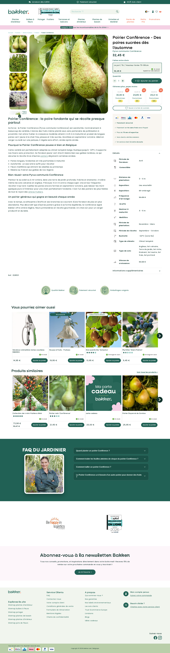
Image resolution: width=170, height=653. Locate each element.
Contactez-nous (54, 599)
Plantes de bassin (97, 20)
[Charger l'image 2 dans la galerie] (18, 44)
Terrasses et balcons (64, 20)
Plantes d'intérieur (81, 20)
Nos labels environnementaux (98, 603)
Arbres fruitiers (27, 33)
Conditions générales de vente (60, 606)
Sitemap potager (15, 612)
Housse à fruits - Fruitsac (59, 350)
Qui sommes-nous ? (94, 595)
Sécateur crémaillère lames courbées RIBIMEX (29, 351)
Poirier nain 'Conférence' (59, 413)
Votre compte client (55, 603)
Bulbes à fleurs (30, 20)
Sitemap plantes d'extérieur (20, 605)
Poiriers (36, 33)
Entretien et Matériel (114, 20)
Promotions (154, 19)
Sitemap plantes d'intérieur (20, 619)
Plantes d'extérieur (15, 20)
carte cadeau (91, 413)
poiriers (44, 156)
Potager (41, 19)
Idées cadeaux (91, 620)
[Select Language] (147, 12)
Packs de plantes (130, 20)
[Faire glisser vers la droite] (19, 116)
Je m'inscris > (85, 572)
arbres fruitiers (35, 192)
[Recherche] (117, 11)
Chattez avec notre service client (145, 607)
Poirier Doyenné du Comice (134, 413)
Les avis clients (91, 606)
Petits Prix (143, 20)
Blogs (87, 617)
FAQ (48, 595)
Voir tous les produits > (147, 372)
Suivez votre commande (141, 595)
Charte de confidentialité (58, 617)
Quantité (117, 76)
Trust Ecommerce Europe (96, 610)
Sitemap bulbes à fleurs (18, 608)
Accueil (10, 33)
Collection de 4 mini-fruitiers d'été (27, 413)
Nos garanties (91, 599)
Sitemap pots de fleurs (18, 623)
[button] (65, 12)
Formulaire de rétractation (58, 610)
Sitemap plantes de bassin (19, 616)
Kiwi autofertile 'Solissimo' (97, 350)
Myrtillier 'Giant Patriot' (132, 350)
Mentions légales (54, 613)
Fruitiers (50, 19)
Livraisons (89, 613)
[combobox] (95, 11)
